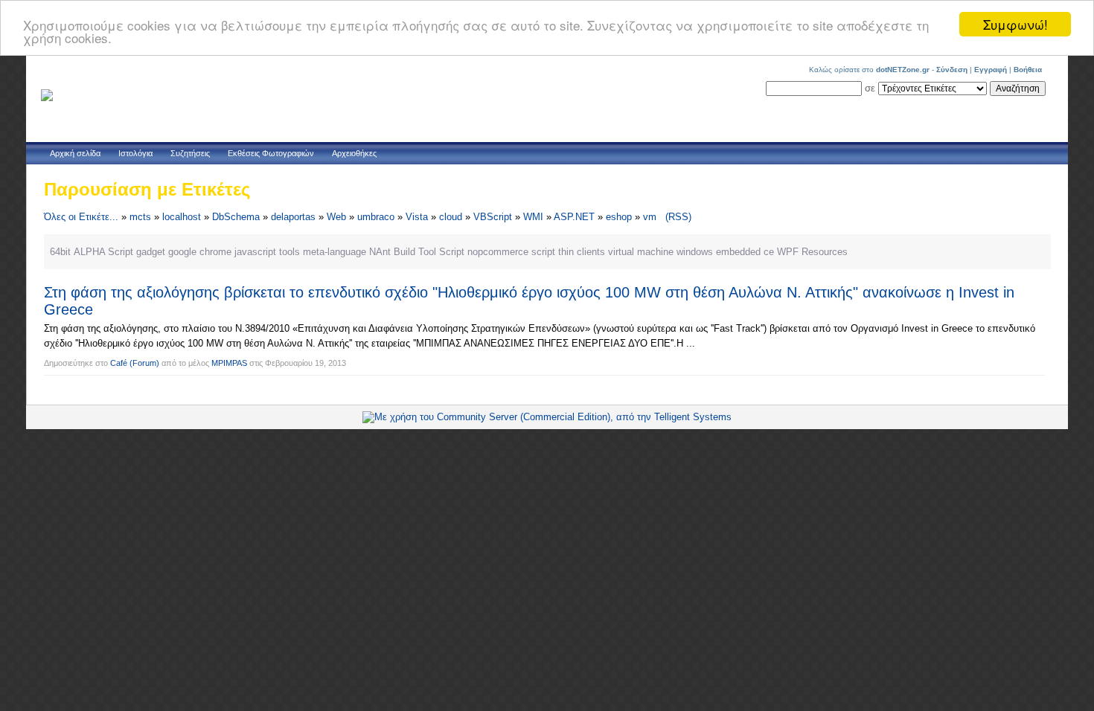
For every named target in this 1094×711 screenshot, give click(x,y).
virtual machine (641, 251)
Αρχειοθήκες (354, 153)
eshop (619, 216)
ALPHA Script (103, 251)
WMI (533, 216)
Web (336, 216)
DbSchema (236, 216)
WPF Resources (812, 251)
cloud (450, 216)
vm (649, 216)
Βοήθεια (1028, 69)
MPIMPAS (229, 362)
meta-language (334, 251)
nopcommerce (497, 251)
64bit (60, 251)
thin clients (581, 251)
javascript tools (267, 251)
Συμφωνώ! (1015, 24)
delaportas (293, 216)
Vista (417, 216)
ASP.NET (574, 216)
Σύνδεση (951, 69)
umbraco (375, 216)
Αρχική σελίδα (75, 153)
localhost (181, 216)
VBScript (492, 216)
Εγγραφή (990, 69)
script (543, 251)
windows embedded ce (725, 251)
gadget (150, 251)
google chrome (199, 251)
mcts (140, 216)
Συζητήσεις (190, 153)
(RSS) (678, 216)
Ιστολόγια (135, 153)
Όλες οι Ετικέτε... (81, 216)
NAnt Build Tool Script (416, 251)
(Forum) (144, 362)
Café (118, 362)
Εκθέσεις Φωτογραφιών (271, 153)
